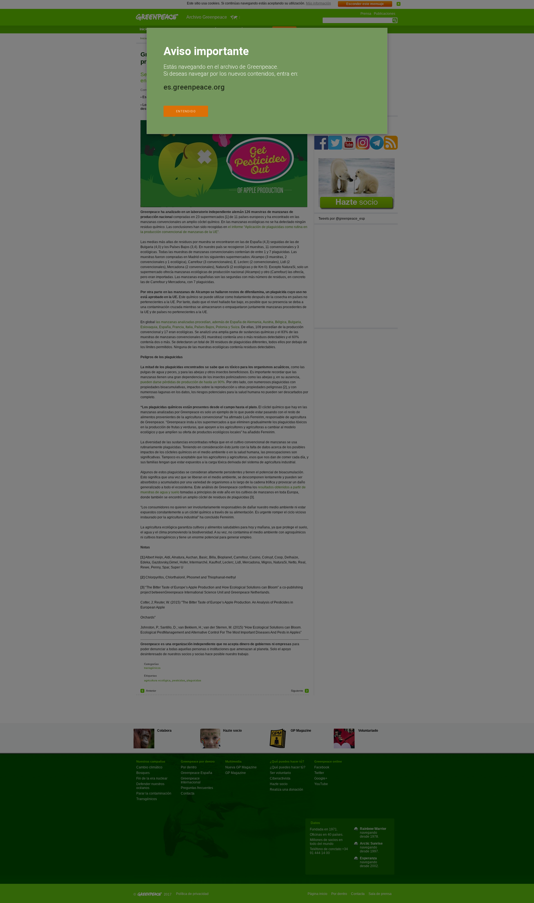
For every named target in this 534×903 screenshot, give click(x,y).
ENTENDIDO (186, 111)
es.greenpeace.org (194, 87)
